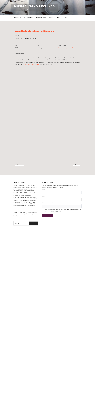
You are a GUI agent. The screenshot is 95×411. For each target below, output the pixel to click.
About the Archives (41, 17)
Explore (21, 24)
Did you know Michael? (48, 203)
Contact (65, 17)
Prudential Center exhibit (31, 64)
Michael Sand (17, 17)
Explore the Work (28, 17)
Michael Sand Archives (34, 6)
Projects (26, 24)
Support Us (52, 17)
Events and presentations (67, 48)
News (58, 17)
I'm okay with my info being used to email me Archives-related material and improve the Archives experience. (63, 210)
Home (16, 24)
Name (44, 189)
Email (43, 196)
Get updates (47, 215)
